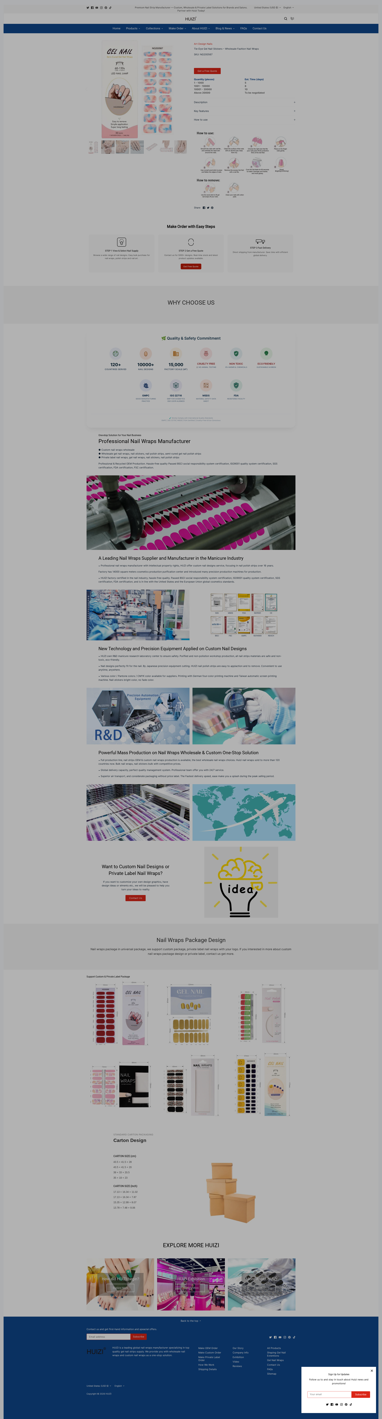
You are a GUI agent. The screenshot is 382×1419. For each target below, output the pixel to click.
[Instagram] (341, 1404)
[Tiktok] (351, 1404)
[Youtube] (336, 1404)
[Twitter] (327, 1404)
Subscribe (360, 1394)
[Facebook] (332, 1404)
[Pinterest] (346, 1404)
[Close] (372, 1371)
